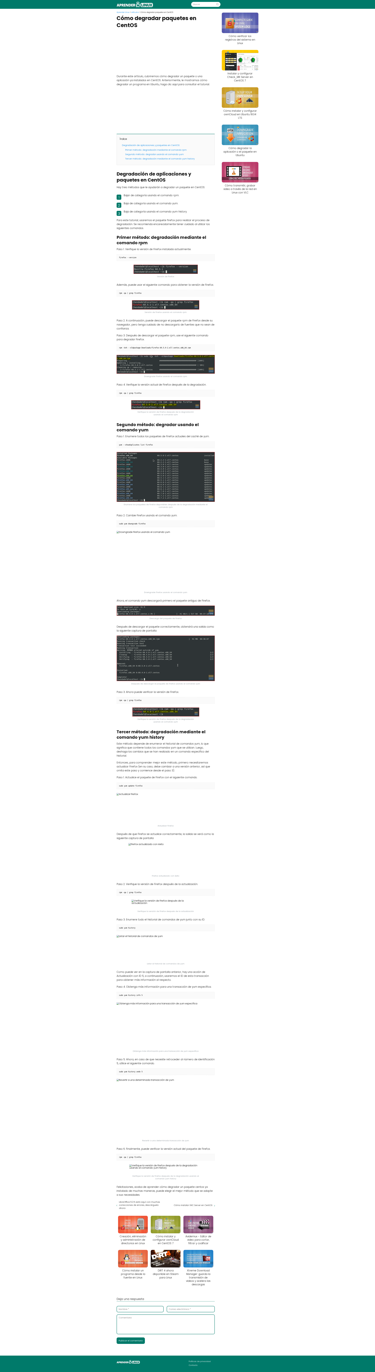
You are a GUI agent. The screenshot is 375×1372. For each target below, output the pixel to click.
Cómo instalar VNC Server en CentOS (193, 1205)
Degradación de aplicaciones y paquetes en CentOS (151, 145)
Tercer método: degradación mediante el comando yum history (160, 158)
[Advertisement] (166, 50)
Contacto (193, 1365)
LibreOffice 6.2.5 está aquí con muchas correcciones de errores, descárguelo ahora (139, 1205)
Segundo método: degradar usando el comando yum (154, 154)
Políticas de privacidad (200, 1361)
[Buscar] (217, 4)
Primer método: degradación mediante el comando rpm (156, 149)
